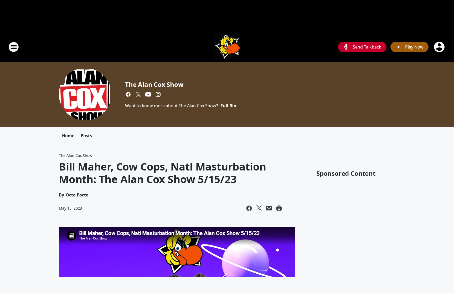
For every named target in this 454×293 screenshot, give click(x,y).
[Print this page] (279, 208)
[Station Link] (227, 47)
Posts (86, 135)
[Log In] (440, 47)
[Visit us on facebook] (128, 94)
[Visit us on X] (138, 94)
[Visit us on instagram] (158, 94)
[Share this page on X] (259, 208)
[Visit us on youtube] (148, 94)
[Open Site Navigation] (13, 47)
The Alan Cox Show (154, 84)
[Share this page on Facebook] (249, 208)
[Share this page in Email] (269, 208)
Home (68, 135)
